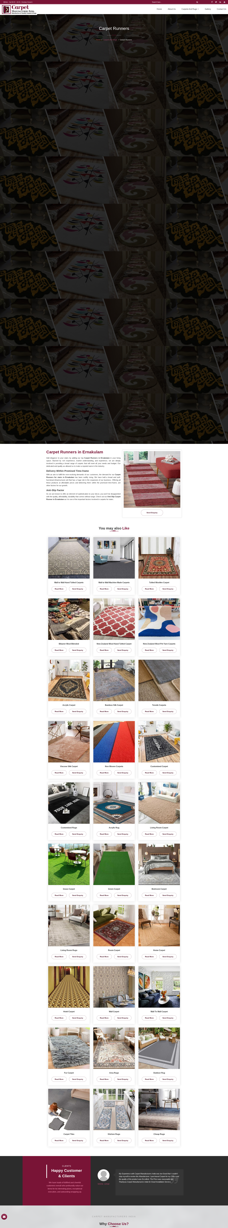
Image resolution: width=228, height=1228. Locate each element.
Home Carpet (159, 950)
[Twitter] (216, 2)
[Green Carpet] (114, 864)
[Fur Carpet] (69, 1048)
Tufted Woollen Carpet (159, 583)
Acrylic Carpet (68, 705)
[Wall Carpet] (114, 987)
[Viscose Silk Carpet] (69, 742)
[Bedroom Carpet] (159, 864)
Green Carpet (114, 889)
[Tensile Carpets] (159, 680)
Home (159, 9)
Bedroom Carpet (159, 889)
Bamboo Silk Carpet (114, 705)
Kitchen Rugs (114, 1134)
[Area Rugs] (114, 1048)
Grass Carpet (69, 889)
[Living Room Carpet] (159, 803)
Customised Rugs (69, 828)
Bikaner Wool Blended (69, 644)
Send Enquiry (152, 513)
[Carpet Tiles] (69, 1109)
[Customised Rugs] (69, 803)
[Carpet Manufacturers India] (19, 9)
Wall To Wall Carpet (159, 1012)
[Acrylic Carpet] (69, 680)
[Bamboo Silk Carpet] (114, 680)
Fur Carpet (69, 1073)
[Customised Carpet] (159, 742)
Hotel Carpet (69, 1012)
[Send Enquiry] (4, 1217)
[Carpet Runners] (152, 479)
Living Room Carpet (159, 828)
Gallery (208, 9)
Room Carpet (114, 950)
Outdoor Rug (159, 1073)
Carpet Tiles (69, 1134)
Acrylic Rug (114, 828)
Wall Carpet (114, 1012)
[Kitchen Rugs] (114, 1109)
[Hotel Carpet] (69, 987)
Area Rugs (114, 1073)
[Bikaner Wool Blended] (69, 619)
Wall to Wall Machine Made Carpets (114, 583)
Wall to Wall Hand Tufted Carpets (68, 583)
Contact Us (221, 9)
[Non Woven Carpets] (114, 742)
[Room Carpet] (114, 925)
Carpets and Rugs (189, 9)
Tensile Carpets (159, 705)
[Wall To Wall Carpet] (159, 987)
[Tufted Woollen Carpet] (159, 558)
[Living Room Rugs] (69, 925)
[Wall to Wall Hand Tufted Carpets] (69, 558)
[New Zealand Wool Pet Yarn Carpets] (159, 619)
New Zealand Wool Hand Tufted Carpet (114, 644)
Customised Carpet (159, 766)
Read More (59, 589)
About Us (172, 9)
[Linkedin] (220, 2)
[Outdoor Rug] (159, 1048)
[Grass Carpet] (69, 864)
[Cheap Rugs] (159, 1109)
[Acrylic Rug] (114, 803)
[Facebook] (212, 2)
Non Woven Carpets (114, 766)
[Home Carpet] (159, 925)
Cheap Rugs (159, 1134)
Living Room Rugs (68, 950)
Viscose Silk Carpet (69, 766)
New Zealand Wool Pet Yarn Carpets (159, 644)
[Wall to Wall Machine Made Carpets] (114, 558)
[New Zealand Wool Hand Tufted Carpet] (114, 619)
